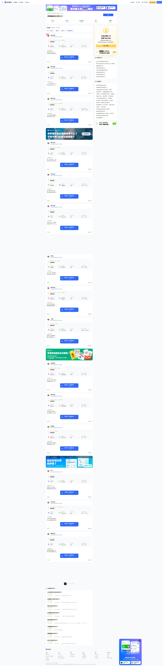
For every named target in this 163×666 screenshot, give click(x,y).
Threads (96, 656)
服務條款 (84, 654)
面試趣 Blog (72, 656)
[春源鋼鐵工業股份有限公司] (69, 601)
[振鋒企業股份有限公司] (69, 607)
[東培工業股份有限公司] (69, 642)
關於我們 (47, 654)
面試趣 (108, 654)
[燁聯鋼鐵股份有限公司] (69, 635)
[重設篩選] (48, 31)
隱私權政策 (84, 656)
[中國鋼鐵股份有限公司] (69, 628)
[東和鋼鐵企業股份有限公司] (69, 614)
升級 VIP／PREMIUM (49, 656)
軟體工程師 (53, 394)
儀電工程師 (53, 98)
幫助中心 (84, 657)
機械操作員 (53, 533)
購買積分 (47, 657)
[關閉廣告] (139, 641)
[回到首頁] (48, 13)
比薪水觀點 (72, 654)
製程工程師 (53, 35)
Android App (60, 656)
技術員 (52, 255)
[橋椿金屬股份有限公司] (69, 621)
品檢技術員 (53, 363)
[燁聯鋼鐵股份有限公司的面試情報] (110, 21)
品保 (51, 470)
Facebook (96, 657)
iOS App (59, 654)
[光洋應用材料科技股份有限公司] (69, 594)
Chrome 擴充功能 (61, 657)
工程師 (52, 318)
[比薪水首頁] (48, 649)
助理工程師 (53, 174)
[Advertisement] (69, 244)
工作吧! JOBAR (109, 657)
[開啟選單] (2, 2)
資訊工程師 (53, 205)
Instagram (97, 654)
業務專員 (52, 426)
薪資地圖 (47, 659)
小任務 (108, 656)
